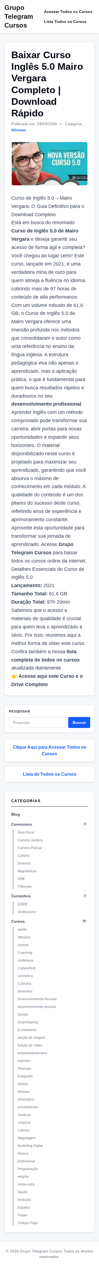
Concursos (21, 824)
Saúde (23, 1192)
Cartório (24, 856)
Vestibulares (27, 912)
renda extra (26, 1184)
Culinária (24, 984)
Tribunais (25, 886)
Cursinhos (21, 896)
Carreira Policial (30, 848)
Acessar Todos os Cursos (68, 11)
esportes (24, 1061)
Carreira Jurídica (30, 840)
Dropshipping (28, 1022)
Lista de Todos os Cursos (49, 774)
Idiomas (18, 130)
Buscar (79, 722)
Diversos (24, 863)
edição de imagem (31, 1038)
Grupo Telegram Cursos (18, 16)
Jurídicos (24, 1115)
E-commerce (27, 1030)
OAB (21, 879)
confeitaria (25, 960)
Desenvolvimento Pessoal (37, 999)
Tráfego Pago (28, 1223)
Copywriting (26, 968)
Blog (15, 814)
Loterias (24, 1130)
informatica (26, 1099)
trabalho (24, 1207)
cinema (23, 945)
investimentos (28, 1107)
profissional (26, 1161)
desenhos (25, 991)
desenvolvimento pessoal (37, 1007)
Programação (28, 1169)
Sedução (24, 1200)
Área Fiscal (26, 832)
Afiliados (24, 937)
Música (23, 1153)
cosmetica (25, 976)
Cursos (18, 921)
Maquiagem (26, 1138)
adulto (22, 930)
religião (23, 1177)
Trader (23, 1215)
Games (23, 1084)
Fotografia (25, 1076)
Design (23, 1014)
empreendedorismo (32, 1053)
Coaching (25, 953)
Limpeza (24, 1123)
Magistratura (27, 871)
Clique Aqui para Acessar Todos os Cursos (49, 750)
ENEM (22, 904)
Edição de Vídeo (30, 1045)
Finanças (24, 1068)
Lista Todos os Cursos (65, 21)
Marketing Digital (30, 1146)
